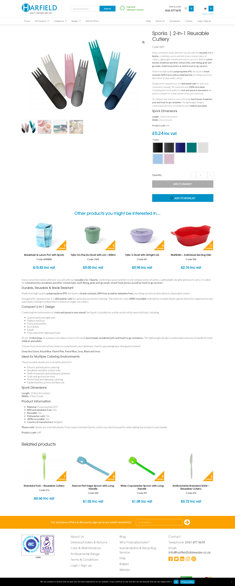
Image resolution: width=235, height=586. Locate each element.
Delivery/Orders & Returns (89, 542)
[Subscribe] (187, 522)
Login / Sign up (204, 21)
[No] (231, 582)
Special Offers (92, 21)
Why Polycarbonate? (135, 542)
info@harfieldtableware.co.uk (189, 552)
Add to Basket (182, 184)
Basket (124, 564)
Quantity (157, 174)
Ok (176, 582)
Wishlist (125, 570)
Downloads (174, 21)
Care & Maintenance (86, 548)
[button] (143, 42)
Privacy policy (187, 582)
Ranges (74, 21)
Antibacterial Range (85, 554)
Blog (148, 21)
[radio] (158, 148)
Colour (156, 139)
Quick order (208, 13)
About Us (160, 21)
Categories (59, 21)
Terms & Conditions (84, 560)
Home (27, 21)
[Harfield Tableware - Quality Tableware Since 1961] (39, 9)
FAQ (122, 558)
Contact (189, 21)
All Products (40, 21)
